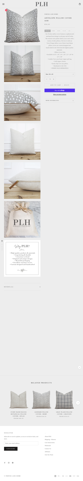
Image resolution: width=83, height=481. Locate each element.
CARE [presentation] (69, 30)
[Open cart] (80, 4)
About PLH (48, 436)
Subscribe (10, 448)
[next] (78, 403)
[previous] (5, 403)
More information (52, 100)
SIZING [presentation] (58, 30)
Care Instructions (50, 442)
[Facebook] (4, 462)
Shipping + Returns (50, 439)
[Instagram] (8, 462)
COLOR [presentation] (64, 30)
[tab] (47, 31)
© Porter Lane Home (12, 476)
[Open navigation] (3, 4)
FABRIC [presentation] (53, 30)
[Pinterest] (12, 462)
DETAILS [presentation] (47, 30)
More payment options (59, 94)
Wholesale (48, 445)
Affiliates (47, 451)
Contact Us (48, 448)
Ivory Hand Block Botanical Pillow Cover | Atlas (19, 414)
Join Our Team (49, 455)
